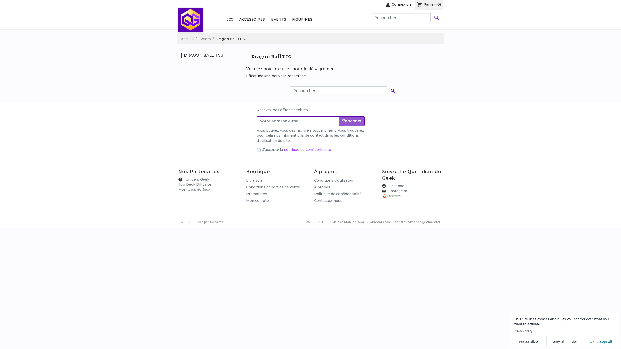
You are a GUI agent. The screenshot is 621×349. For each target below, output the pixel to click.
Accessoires (252, 19)
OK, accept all (601, 341)
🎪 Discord (391, 196)
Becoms (216, 222)
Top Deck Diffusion (195, 184)
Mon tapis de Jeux (194, 189)
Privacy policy (523, 331)
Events (278, 19)
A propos (322, 187)
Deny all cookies (565, 341)
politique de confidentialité (307, 149)
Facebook (397, 186)
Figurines (302, 19)
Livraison (254, 180)
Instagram (397, 191)
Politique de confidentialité (338, 194)
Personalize (528, 341)
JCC (230, 19)
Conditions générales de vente (273, 187)
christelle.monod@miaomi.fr (417, 222)
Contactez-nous (328, 200)
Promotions (256, 194)
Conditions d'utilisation (334, 180)
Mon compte (257, 200)
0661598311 (314, 222)
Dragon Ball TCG (203, 55)
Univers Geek (197, 179)
